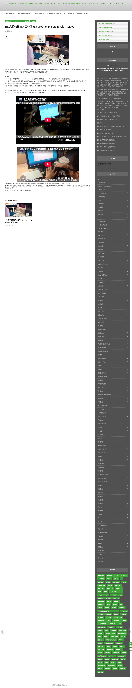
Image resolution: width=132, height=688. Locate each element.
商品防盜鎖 (113, 333)
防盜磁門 (113, 540)
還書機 (113, 514)
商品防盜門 (113, 336)
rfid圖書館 (33, 21)
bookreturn (113, 203)
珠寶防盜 (113, 442)
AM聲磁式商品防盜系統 (113, 186)
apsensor (113, 200)
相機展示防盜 (113, 453)
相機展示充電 (113, 449)
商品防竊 (113, 340)
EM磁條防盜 (113, 197)
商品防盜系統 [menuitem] (38, 13)
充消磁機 (113, 304)
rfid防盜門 (113, 271)
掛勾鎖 (113, 427)
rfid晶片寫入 (26, 21)
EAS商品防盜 (113, 193)
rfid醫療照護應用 (113, 264)
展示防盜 (113, 402)
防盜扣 (113, 521)
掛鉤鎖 (113, 431)
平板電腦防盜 (113, 409)
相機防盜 (113, 456)
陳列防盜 (113, 543)
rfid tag (113, 232)
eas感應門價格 (113, 225)
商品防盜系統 (113, 329)
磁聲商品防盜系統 (113, 474)
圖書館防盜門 (113, 384)
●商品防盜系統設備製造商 (104, 165)
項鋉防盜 (113, 554)
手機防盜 (113, 420)
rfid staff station (113, 228)
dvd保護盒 (113, 214)
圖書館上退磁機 (113, 376)
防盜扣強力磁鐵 (113, 525)
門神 (113, 518)
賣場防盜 (113, 503)
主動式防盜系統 (113, 289)
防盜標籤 (113, 529)
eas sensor (113, 218)
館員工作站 (113, 558)
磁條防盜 (113, 471)
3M (113, 179)
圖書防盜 (113, 369)
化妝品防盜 (113, 315)
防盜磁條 (113, 536)
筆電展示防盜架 (113, 482)
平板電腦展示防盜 (113, 405)
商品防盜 (113, 326)
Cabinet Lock (113, 190)
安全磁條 (113, 398)
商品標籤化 (113, 322)
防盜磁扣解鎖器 (113, 532)
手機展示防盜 (113, 416)
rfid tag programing (16, 21)
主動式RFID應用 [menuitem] (82, 13)
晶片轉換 (8, 21)
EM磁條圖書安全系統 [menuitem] (23, 13)
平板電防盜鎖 (113, 413)
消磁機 (113, 438)
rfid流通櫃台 (113, 253)
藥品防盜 (113, 500)
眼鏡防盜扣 (113, 463)
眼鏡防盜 (113, 460)
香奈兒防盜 (113, 561)
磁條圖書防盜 (113, 467)
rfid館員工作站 (113, 275)
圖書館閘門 (113, 380)
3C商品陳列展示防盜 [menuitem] (53, 13)
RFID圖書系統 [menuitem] (8, 13)
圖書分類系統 (113, 358)
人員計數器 (113, 297)
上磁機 (113, 278)
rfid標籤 (113, 246)
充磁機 (113, 307)
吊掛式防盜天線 (113, 318)
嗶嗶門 (113, 355)
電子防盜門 (113, 550)
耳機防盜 (113, 496)
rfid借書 (113, 235)
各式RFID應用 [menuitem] (68, 13)
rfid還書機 (113, 260)
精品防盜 (113, 489)
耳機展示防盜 (113, 492)
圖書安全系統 (113, 362)
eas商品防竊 (113, 221)
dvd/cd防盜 (113, 210)
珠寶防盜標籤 (113, 445)
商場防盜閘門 (113, 347)
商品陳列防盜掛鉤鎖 (113, 344)
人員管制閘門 (113, 293)
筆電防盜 (113, 485)
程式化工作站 (113, 478)
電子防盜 (113, 547)
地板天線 (113, 387)
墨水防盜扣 (113, 391)
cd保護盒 (113, 207)
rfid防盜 (113, 268)
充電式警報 (113, 311)
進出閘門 (113, 511)
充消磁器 (113, 300)
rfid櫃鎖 (113, 249)
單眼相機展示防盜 (113, 351)
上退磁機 (113, 286)
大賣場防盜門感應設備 (113, 394)
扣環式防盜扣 (113, 424)
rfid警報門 (113, 257)
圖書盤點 (113, 365)
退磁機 (113, 507)
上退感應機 (113, 282)
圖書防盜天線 (113, 373)
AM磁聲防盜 (113, 182)
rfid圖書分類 (113, 239)
